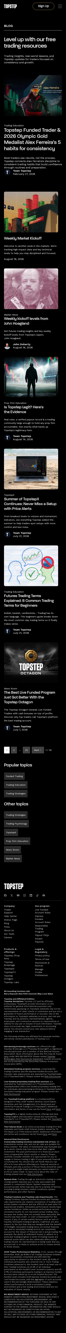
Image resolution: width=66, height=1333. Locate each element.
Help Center (10, 916)
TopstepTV (10, 972)
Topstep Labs (11, 982)
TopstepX (11, 832)
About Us (9, 930)
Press (7, 927)
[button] (60, 6)
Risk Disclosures (53, 1076)
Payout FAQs (42, 935)
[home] (10, 6)
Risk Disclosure (34, 1174)
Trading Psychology (16, 823)
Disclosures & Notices (42, 964)
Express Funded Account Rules (42, 919)
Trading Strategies (16, 793)
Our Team (9, 934)
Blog (8, 26)
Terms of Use (42, 959)
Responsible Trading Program (41, 928)
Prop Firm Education (17, 841)
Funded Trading (14, 776)
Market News (13, 858)
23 (26, 750)
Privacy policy (42, 955)
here (6, 1056)
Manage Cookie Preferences (41, 972)
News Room (12, 849)
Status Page (10, 919)
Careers (8, 937)
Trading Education (14, 125)
